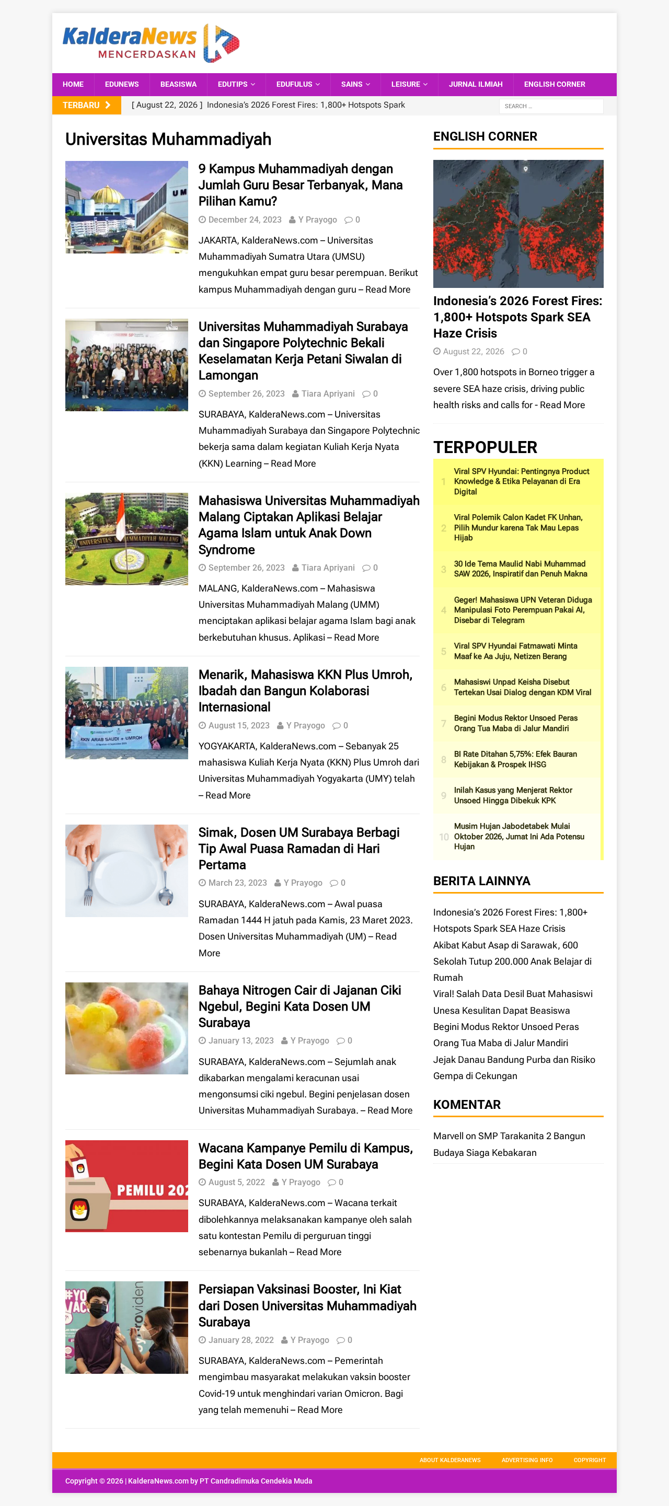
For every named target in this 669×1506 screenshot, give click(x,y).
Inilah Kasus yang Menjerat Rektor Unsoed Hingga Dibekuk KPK (513, 795)
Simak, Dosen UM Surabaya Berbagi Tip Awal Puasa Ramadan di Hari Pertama (299, 848)
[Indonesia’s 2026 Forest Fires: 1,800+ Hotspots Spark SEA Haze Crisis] (518, 279)
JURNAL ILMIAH (476, 84)
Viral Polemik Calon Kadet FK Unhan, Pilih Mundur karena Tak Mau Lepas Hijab (518, 527)
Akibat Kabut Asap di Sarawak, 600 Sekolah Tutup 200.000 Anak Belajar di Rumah (512, 961)
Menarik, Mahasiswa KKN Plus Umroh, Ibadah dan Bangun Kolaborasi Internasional (306, 690)
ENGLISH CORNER (554, 84)
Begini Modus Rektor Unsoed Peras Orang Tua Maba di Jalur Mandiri (516, 723)
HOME (73, 84)
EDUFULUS (294, 84)
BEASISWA (178, 84)
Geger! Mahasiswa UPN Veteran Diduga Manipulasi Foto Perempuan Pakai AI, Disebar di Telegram (523, 610)
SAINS (352, 84)
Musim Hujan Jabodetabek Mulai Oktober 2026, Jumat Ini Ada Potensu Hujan (519, 836)
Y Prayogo (317, 220)
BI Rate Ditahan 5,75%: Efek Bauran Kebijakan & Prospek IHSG (515, 759)
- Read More (560, 404)
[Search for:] (551, 105)
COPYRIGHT (590, 1460)
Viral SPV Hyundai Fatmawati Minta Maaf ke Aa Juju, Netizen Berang (516, 651)
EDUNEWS (122, 84)
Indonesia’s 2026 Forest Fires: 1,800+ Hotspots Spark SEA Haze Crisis (518, 317)
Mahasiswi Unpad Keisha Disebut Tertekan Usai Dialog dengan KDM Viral (523, 687)
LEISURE (405, 84)
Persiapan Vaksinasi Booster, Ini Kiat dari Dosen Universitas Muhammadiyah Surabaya (308, 1305)
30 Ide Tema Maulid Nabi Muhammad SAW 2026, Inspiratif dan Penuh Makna (520, 569)
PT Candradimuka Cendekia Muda (256, 1481)
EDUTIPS (233, 84)
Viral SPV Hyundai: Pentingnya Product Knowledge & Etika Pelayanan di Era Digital (522, 481)
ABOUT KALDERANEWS (450, 1460)
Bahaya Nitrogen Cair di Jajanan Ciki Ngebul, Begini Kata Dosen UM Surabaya (300, 1006)
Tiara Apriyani (328, 394)
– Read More (385, 289)
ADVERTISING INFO (527, 1460)
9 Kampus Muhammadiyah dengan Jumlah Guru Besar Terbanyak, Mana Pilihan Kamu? (301, 184)
